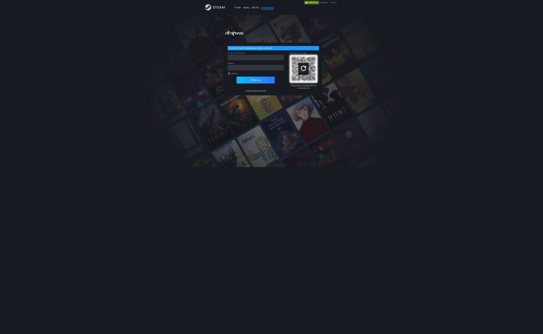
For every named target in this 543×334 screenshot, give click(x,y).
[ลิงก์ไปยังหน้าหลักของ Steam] (215, 9)
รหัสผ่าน (231, 63)
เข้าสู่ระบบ (324, 3)
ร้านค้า (237, 7)
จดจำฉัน (234, 73)
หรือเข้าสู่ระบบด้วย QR (298, 53)
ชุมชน (246, 7)
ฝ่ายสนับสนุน (267, 7)
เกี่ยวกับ (255, 7)
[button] (303, 69)
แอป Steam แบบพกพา (301, 85)
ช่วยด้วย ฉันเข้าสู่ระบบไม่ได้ (255, 91)
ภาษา (333, 3)
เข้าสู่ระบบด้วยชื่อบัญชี (236, 53)
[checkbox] (229, 73)
